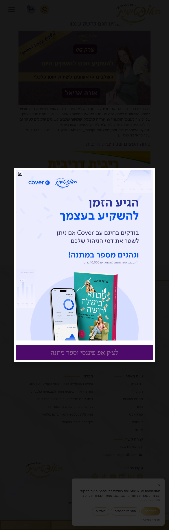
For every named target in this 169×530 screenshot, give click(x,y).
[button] (20, 173)
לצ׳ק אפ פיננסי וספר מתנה (84, 352)
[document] (84, 265)
